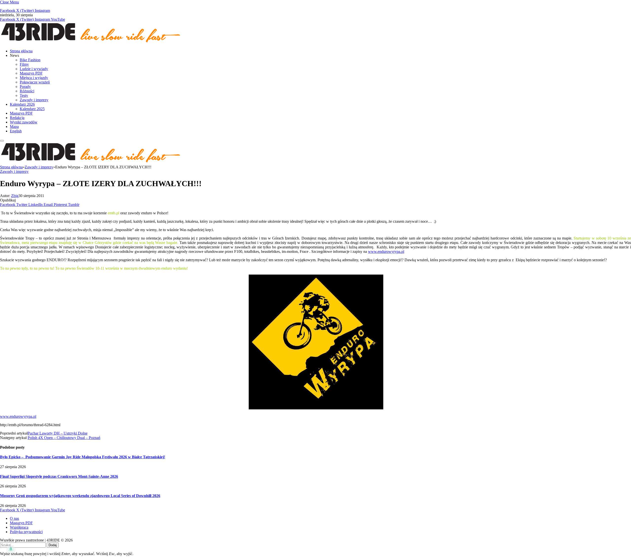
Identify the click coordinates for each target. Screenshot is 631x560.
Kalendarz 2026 (22, 104)
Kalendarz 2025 (32, 109)
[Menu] (2, 140)
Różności (27, 91)
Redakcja (17, 118)
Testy (24, 95)
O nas (14, 518)
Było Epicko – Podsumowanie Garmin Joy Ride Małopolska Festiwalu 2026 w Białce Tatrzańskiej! (82, 457)
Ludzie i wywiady (34, 69)
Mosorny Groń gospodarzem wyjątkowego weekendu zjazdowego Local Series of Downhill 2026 (80, 496)
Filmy (24, 64)
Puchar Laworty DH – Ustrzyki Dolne (58, 433)
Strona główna (21, 51)
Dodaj (53, 545)
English (16, 131)
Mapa (14, 126)
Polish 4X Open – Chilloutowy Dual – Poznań (64, 438)
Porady (25, 86)
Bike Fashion (30, 60)
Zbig (14, 196)
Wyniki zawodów (23, 122)
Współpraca (19, 527)
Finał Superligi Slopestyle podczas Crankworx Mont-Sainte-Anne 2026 (59, 476)
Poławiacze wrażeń (35, 82)
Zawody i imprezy (34, 100)
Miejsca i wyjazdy (34, 78)
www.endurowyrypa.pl (386, 251)
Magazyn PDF (31, 73)
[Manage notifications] (11, 549)
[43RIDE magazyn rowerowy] (91, 42)
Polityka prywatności (26, 532)
